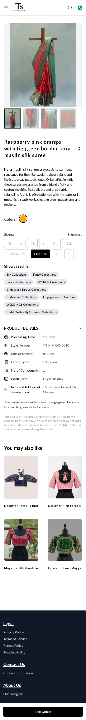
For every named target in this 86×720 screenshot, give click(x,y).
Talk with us (43, 712)
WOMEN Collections (51, 282)
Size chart (75, 234)
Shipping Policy (14, 652)
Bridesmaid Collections (22, 297)
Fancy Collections (44, 274)
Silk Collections (17, 274)
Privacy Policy (13, 632)
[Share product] (77, 148)
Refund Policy (13, 645)
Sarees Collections (19, 282)
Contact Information (18, 673)
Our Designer (13, 694)
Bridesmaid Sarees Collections (26, 289)
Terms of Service (15, 639)
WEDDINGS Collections (22, 304)
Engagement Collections (59, 297)
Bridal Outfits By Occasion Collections (32, 312)
